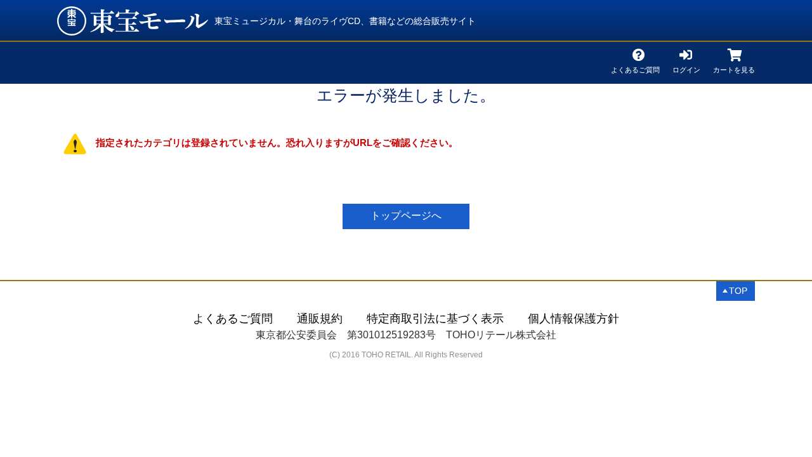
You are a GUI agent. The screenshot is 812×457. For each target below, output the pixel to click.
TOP (738, 291)
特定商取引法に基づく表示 (435, 318)
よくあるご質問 (635, 67)
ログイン (686, 67)
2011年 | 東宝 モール (132, 21)
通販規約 (320, 318)
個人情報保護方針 (573, 318)
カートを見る (734, 67)
